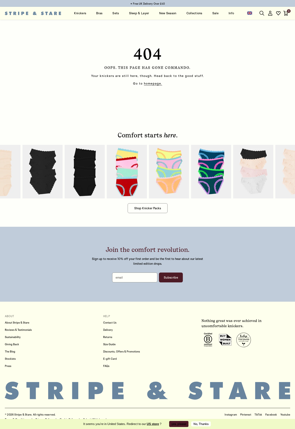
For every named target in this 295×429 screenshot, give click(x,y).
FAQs (106, 366)
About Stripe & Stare (17, 322)
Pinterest (245, 414)
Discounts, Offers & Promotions (121, 351)
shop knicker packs (147, 208)
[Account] (270, 13)
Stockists (10, 358)
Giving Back (12, 344)
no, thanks (201, 424)
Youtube (285, 414)
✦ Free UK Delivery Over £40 (147, 3)
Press (8, 366)
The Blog (10, 351)
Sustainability (13, 337)
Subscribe (171, 277)
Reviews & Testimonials (18, 329)
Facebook (271, 414)
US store (153, 424)
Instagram (231, 414)
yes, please (178, 424)
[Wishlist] (278, 13)
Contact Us (109, 322)
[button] (286, 13)
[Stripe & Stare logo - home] (33, 13)
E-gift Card (110, 358)
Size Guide (109, 344)
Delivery (108, 329)
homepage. (153, 83)
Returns (107, 337)
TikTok (258, 414)
